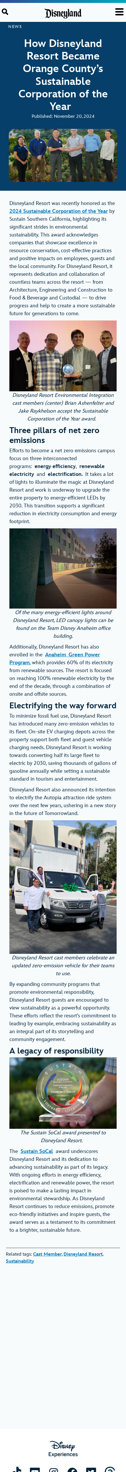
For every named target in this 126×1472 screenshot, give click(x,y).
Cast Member (47, 1254)
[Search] (5, 11)
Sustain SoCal (37, 1151)
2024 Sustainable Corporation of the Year (58, 211)
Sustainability (20, 1261)
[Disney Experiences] (63, 1449)
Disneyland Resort (83, 1254)
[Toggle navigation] (119, 11)
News (15, 27)
